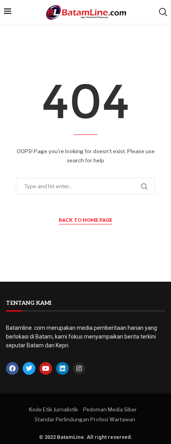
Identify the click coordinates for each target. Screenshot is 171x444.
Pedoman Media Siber (110, 409)
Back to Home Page (85, 220)
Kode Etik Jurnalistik (53, 409)
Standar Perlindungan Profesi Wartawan (85, 419)
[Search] (163, 12)
